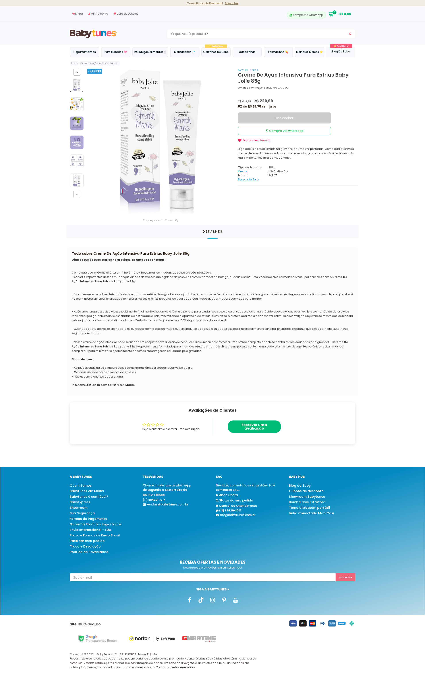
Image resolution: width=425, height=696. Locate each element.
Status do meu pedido (235, 500)
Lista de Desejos (127, 13)
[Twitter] (201, 600)
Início (74, 63)
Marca (242, 175)
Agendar (231, 3)
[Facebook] (189, 600)
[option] (160, 142)
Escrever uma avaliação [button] (254, 426)
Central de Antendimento (237, 506)
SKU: (272, 167)
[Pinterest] (224, 600)
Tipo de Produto (249, 167)
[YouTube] (235, 600)
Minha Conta (228, 495)
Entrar (79, 13)
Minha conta (99, 13)
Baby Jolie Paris (248, 70)
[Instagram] (212, 600)
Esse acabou (284, 118)
